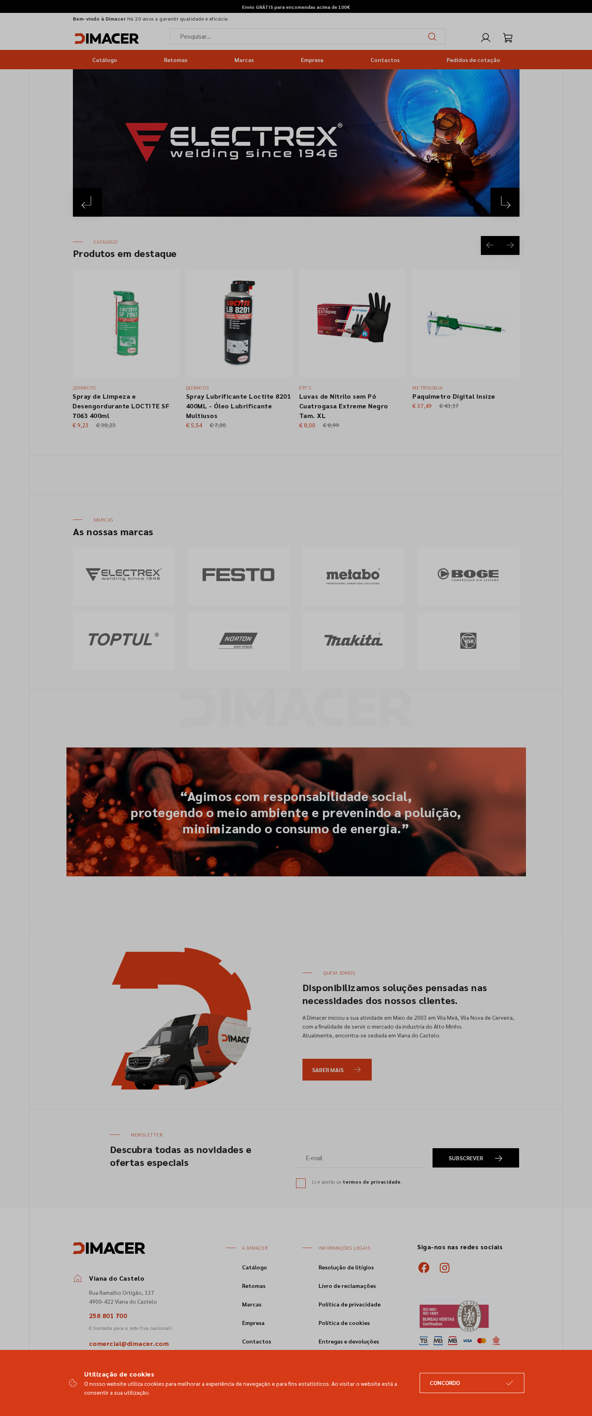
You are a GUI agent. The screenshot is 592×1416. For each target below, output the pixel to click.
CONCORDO (445, 1382)
